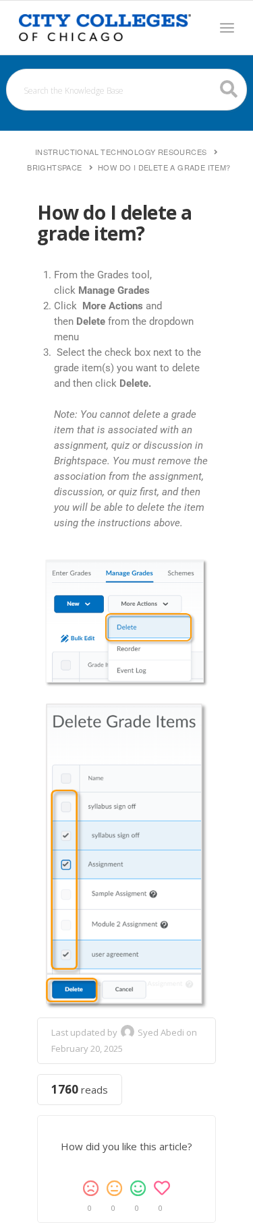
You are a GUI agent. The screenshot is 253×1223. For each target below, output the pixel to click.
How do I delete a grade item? (164, 167)
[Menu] (227, 27)
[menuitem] (227, 27)
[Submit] (229, 89)
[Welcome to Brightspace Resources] (105, 28)
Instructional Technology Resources (121, 151)
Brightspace (54, 167)
